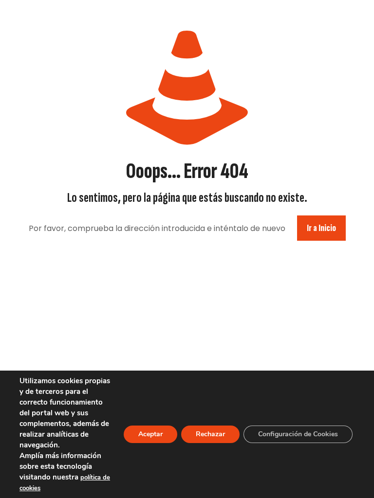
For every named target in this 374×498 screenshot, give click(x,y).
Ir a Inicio (321, 228)
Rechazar (210, 434)
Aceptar (150, 434)
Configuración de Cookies (298, 434)
